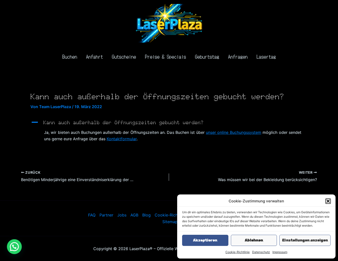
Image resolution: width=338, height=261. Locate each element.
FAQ (92, 215)
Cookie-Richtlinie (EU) (175, 215)
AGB (134, 215)
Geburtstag (207, 56)
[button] (328, 201)
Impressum (279, 252)
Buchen (69, 56)
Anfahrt (94, 56)
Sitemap (170, 221)
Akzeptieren (205, 240)
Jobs (121, 215)
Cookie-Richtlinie (237, 252)
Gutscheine (124, 56)
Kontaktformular (122, 138)
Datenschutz (261, 252)
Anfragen (238, 56)
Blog (146, 215)
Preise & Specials (165, 56)
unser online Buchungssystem (233, 132)
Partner (106, 215)
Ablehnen (254, 240)
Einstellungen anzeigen (305, 240)
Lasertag (266, 56)
